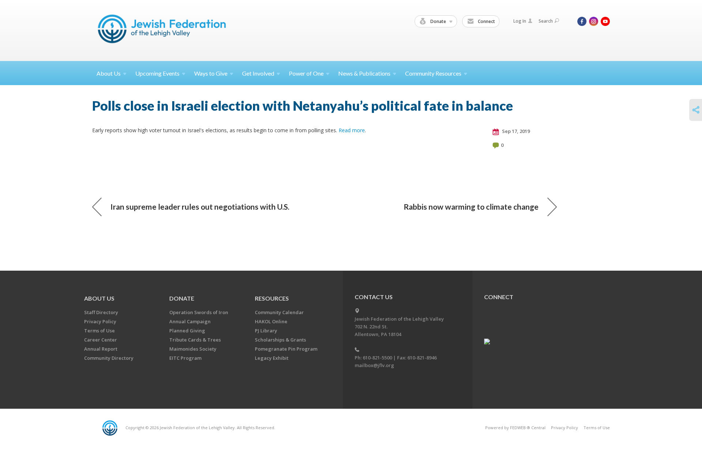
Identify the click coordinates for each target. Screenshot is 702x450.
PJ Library (266, 330)
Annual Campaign (190, 321)
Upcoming (157, 73)
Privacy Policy (100, 321)
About (109, 73)
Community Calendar (279, 312)
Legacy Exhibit (271, 358)
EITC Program (185, 358)
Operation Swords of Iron (198, 312)
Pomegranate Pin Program (286, 349)
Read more (352, 130)
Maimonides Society (192, 349)
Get (258, 73)
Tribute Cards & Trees (195, 339)
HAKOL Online (271, 321)
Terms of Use (99, 330)
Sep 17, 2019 (515, 131)
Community (433, 73)
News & (364, 73)
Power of (306, 73)
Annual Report (100, 349)
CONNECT (498, 296)
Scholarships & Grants (280, 339)
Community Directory (108, 358)
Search (546, 21)
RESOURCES (272, 298)
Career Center (100, 339)
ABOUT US (99, 298)
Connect (486, 21)
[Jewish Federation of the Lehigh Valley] (163, 30)
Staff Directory (101, 312)
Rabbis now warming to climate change (471, 206)
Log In (519, 21)
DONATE (181, 298)
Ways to (210, 73)
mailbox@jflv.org (374, 365)
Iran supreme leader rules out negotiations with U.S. (199, 206)
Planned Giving (187, 330)
